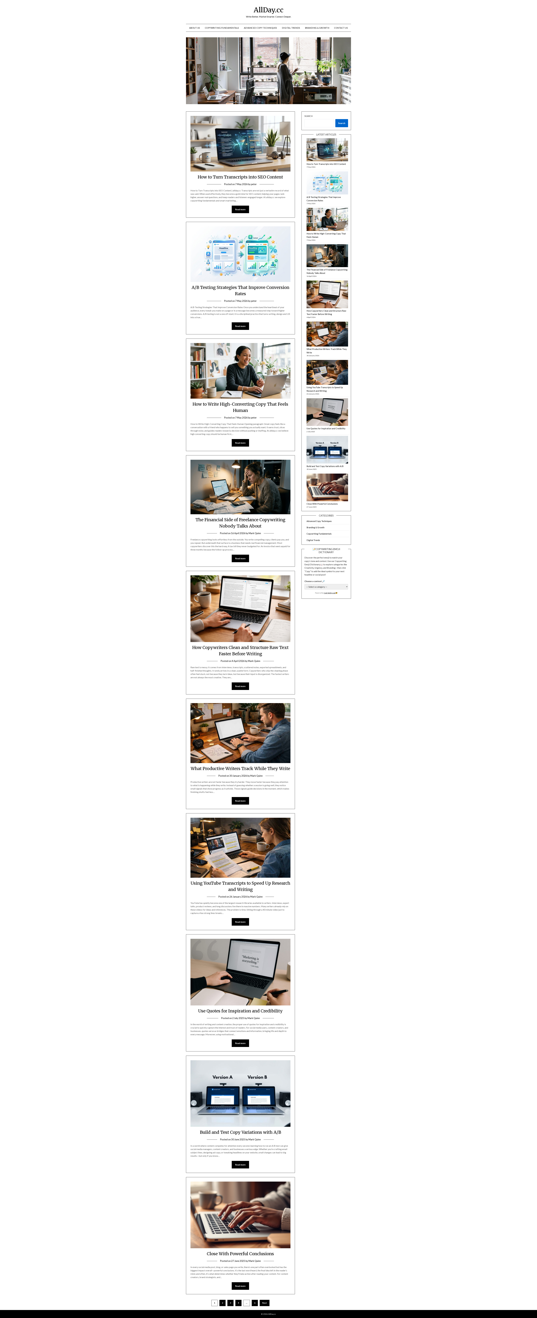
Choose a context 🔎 (314, 581)
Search (308, 116)
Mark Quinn (255, 533)
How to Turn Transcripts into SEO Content (240, 177)
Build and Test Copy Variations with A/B (240, 1132)
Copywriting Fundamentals (222, 28)
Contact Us (341, 28)
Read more (240, 209)
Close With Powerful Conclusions (240, 1253)
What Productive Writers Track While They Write (240, 768)
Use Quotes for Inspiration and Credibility (240, 1011)
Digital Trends (291, 28)
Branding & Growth (317, 28)
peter (254, 184)
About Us (194, 28)
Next (264, 1303)
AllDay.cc (268, 10)
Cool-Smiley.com (329, 593)
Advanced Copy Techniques (260, 28)
